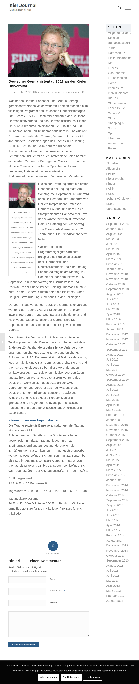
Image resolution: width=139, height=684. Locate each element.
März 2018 (113, 319)
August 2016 (114, 384)
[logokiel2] (23, 7)
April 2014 (113, 525)
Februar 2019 (115, 264)
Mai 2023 (112, 239)
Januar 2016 (114, 420)
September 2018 (117, 289)
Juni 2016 (113, 394)
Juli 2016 (112, 389)
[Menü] (126, 7)
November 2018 (117, 279)
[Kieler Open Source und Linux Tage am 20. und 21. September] (2, 342)
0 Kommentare (41, 92)
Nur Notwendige (71, 677)
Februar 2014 (115, 535)
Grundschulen (117, 78)
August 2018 (114, 294)
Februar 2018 (115, 324)
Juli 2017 (112, 359)
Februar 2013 (115, 595)
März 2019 (113, 259)
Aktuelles (112, 163)
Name (53, 579)
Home (112, 83)
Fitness (113, 68)
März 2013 (113, 590)
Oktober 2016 (115, 374)
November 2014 (117, 490)
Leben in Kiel (117, 108)
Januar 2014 (114, 540)
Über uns (114, 138)
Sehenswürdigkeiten (120, 198)
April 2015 (113, 465)
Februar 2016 (115, 415)
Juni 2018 (113, 304)
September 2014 (117, 500)
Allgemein (113, 168)
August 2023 (114, 234)
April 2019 (113, 254)
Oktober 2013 (115, 555)
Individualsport (118, 93)
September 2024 (117, 224)
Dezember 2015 (117, 425)
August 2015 (114, 445)
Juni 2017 (113, 364)
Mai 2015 (112, 460)
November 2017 (117, 339)
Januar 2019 (114, 269)
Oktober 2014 (115, 495)
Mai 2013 (112, 580)
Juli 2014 (112, 510)
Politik (110, 188)
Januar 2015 (114, 480)
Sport (111, 133)
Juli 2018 (112, 299)
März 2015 (113, 470)
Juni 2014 (113, 515)
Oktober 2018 (115, 284)
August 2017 (114, 354)
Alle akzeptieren (48, 677)
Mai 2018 (112, 309)
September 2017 (117, 349)
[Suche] (118, 7)
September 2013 (117, 560)
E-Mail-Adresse (57, 590)
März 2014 (113, 530)
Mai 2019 (112, 249)
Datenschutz (116, 53)
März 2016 (113, 409)
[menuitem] (118, 7)
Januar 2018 (114, 329)
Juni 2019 (113, 244)
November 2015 (117, 430)
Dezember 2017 (117, 334)
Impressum (115, 88)
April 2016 (113, 405)
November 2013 (117, 550)
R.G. (82, 92)
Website (53, 602)
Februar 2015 (115, 475)
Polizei (110, 193)
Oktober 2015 (115, 435)
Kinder (110, 183)
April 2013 (113, 585)
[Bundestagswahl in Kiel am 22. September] (136, 342)
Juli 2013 (112, 570)
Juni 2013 (113, 575)
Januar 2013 (114, 600)
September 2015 (117, 440)
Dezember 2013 (117, 545)
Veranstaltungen (63, 92)
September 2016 (117, 379)
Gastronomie (116, 73)
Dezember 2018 (117, 274)
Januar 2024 (114, 229)
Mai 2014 (112, 520)
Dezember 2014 (117, 485)
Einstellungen (93, 677)
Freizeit (111, 173)
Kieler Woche (115, 178)
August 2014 (114, 505)
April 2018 (113, 314)
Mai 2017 (112, 369)
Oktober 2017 (115, 344)
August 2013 (114, 565)
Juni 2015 (113, 455)
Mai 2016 (112, 399)
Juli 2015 (112, 450)
